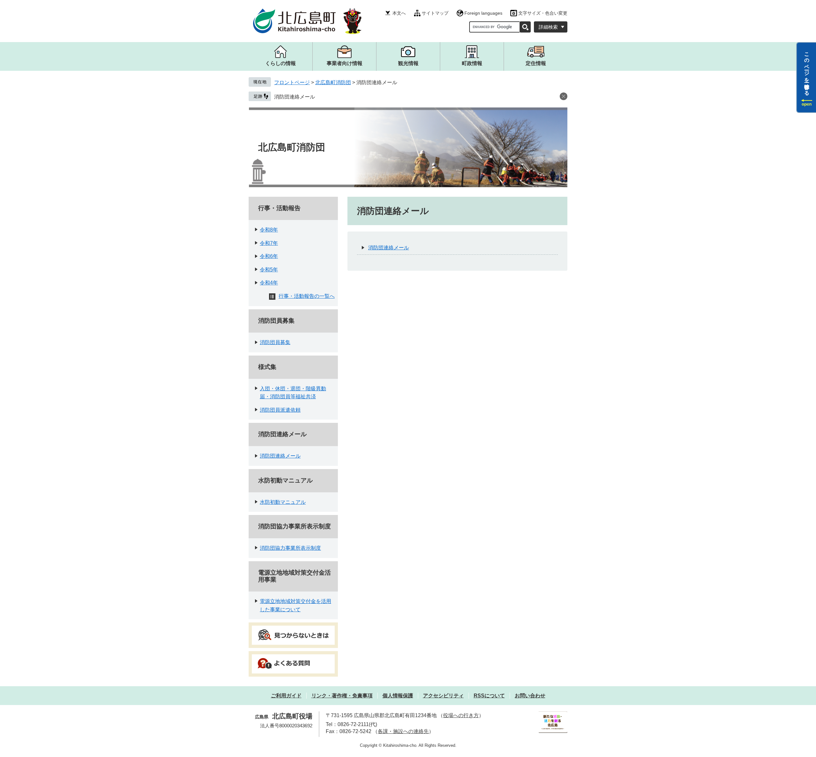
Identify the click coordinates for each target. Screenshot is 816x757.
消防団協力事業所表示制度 (294, 526)
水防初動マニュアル (285, 480)
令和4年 (269, 282)
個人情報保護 (397, 695)
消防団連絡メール (294, 96)
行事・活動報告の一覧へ (307, 296)
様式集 (267, 367)
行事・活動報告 (279, 208)
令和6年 (269, 256)
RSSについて (489, 695)
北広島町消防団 (333, 82)
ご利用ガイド (286, 695)
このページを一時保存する (807, 71)
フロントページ (292, 82)
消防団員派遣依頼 (280, 410)
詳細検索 (548, 27)
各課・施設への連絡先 (403, 731)
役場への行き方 (461, 715)
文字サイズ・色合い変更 (542, 13)
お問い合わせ (530, 695)
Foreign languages (483, 13)
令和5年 (269, 269)
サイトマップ (435, 13)
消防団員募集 (276, 320)
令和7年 (269, 243)
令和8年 (269, 229)
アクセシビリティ (443, 695)
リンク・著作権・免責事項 (342, 695)
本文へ (399, 13)
